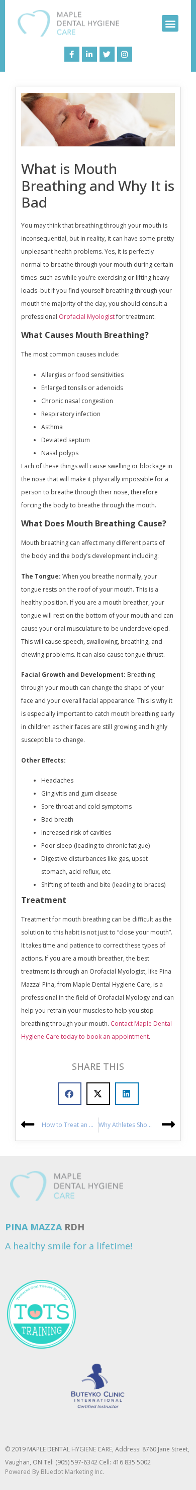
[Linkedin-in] (89, 54)
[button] (170, 23)
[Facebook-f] (71, 54)
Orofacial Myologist (87, 316)
